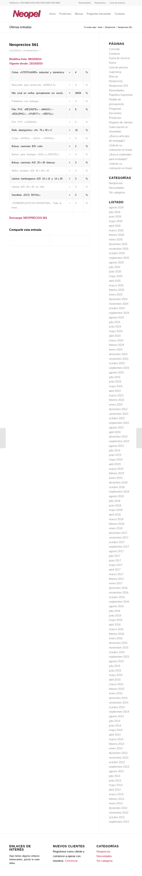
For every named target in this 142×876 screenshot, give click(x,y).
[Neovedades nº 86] (3, 438)
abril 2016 (115, 624)
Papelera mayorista (120, 94)
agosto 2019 (116, 445)
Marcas (113, 76)
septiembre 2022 (119, 422)
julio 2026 (114, 212)
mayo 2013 (115, 785)
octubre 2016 (117, 597)
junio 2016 (115, 615)
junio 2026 (115, 216)
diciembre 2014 (118, 697)
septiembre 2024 (119, 312)
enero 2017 (115, 583)
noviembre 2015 (118, 647)
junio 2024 (115, 326)
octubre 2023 (117, 363)
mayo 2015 (115, 674)
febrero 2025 (116, 289)
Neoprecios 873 (118, 85)
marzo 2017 (116, 574)
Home (112, 62)
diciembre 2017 (118, 532)
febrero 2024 (116, 344)
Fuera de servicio (119, 58)
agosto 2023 (116, 372)
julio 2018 (114, 500)
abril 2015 (115, 679)
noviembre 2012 (118, 812)
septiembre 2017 (119, 546)
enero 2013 (115, 803)
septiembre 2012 (119, 821)
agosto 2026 (116, 207)
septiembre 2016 (119, 601)
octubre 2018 (117, 487)
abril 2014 (115, 734)
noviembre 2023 (118, 358)
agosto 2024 (116, 317)
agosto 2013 (116, 771)
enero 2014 (115, 748)
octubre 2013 (117, 762)
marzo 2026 (116, 230)
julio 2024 (114, 322)
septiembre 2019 (119, 441)
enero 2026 (115, 239)
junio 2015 (115, 670)
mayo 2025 (115, 276)
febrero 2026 (116, 234)
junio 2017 (115, 560)
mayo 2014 (115, 730)
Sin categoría (117, 192)
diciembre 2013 (118, 752)
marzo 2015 (116, 684)
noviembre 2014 (118, 702)
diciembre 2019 (118, 436)
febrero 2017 (116, 578)
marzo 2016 (116, 629)
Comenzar (71, 860)
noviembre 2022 (118, 413)
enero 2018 (115, 528)
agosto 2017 (116, 551)
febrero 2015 (116, 688)
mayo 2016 (115, 619)
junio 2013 (115, 780)
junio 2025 (115, 271)
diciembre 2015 (118, 642)
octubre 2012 (117, 817)
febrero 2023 (116, 399)
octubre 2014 (117, 707)
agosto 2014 (116, 716)
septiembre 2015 (119, 656)
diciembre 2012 (118, 807)
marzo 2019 (116, 468)
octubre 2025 (117, 253)
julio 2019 (114, 450)
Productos (115, 117)
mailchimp (115, 72)
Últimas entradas (20, 27)
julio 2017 (114, 555)
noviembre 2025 (118, 248)
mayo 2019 (115, 459)
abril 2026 (115, 225)
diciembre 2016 (118, 587)
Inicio (100, 27)
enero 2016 (115, 638)
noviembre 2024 (118, 303)
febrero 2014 (116, 743)
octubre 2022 (117, 418)
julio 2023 (114, 377)
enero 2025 (115, 294)
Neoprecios (100, 3)
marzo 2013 (116, 794)
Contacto (114, 53)
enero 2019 (115, 477)
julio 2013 (114, 775)
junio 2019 (115, 454)
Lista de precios (117, 3)
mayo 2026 (115, 221)
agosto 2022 (116, 427)
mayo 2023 (115, 386)
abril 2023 (115, 390)
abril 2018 (115, 514)
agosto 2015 (116, 661)
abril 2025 (115, 280)
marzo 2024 (116, 340)
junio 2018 (115, 505)
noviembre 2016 (118, 592)
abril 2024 (115, 335)
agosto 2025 (116, 262)
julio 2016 (114, 610)
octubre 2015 (117, 652)
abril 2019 (115, 464)
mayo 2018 (115, 509)
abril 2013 (115, 789)
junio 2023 (115, 381)
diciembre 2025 (118, 244)
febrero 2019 (116, 473)
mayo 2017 (115, 564)
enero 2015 (115, 693)
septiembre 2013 (119, 766)
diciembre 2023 (118, 354)
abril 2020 (115, 432)
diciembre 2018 (118, 482)
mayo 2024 (115, 331)
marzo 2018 (116, 519)
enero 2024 (115, 349)
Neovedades (85, 3)
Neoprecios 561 (23, 44)
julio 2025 (114, 267)
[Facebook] (130, 3)
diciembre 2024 (118, 299)
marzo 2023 (116, 395)
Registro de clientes (121, 122)
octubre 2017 (117, 542)
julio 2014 (114, 720)
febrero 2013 (116, 798)
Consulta (114, 49)
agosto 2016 (116, 606)
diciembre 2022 (118, 409)
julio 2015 (114, 665)
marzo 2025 (116, 285)
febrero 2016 (116, 633)
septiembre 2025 (119, 257)
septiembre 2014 (119, 711)
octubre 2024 (117, 308)
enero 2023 (115, 404)
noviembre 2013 (118, 757)
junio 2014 (115, 725)
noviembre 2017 (118, 537)
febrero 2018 (116, 523)
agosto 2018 (116, 496)
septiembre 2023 (119, 367)
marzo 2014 (116, 739)
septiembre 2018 (119, 491)
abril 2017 (115, 569)
